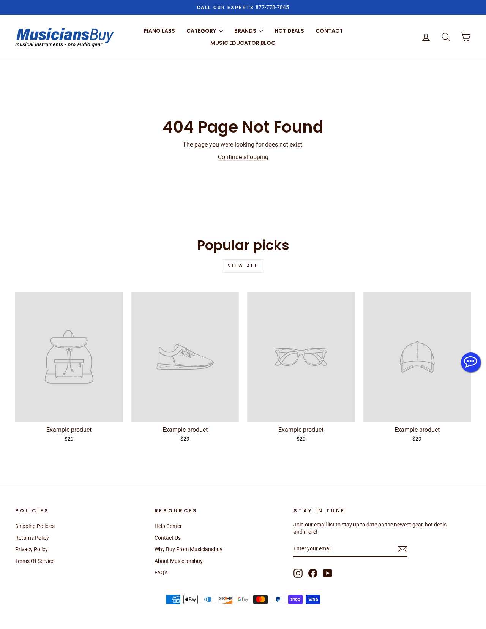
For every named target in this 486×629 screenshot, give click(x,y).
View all (243, 266)
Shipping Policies (35, 526)
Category (201, 31)
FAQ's (161, 572)
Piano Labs (159, 31)
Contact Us (168, 538)
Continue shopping (243, 157)
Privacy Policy (31, 549)
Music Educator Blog (243, 43)
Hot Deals (289, 31)
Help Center (168, 526)
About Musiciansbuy (179, 561)
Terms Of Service (34, 561)
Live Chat (471, 362)
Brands (245, 31)
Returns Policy (32, 538)
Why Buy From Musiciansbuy (188, 549)
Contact (329, 31)
